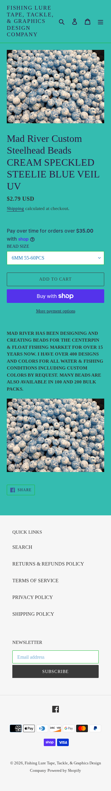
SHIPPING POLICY (33, 614)
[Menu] (100, 21)
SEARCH (22, 547)
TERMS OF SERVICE (35, 580)
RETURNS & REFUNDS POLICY (48, 563)
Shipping (15, 208)
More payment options (55, 311)
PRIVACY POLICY (32, 597)
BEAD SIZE (18, 246)
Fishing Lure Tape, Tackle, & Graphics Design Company (30, 21)
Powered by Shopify (64, 770)
